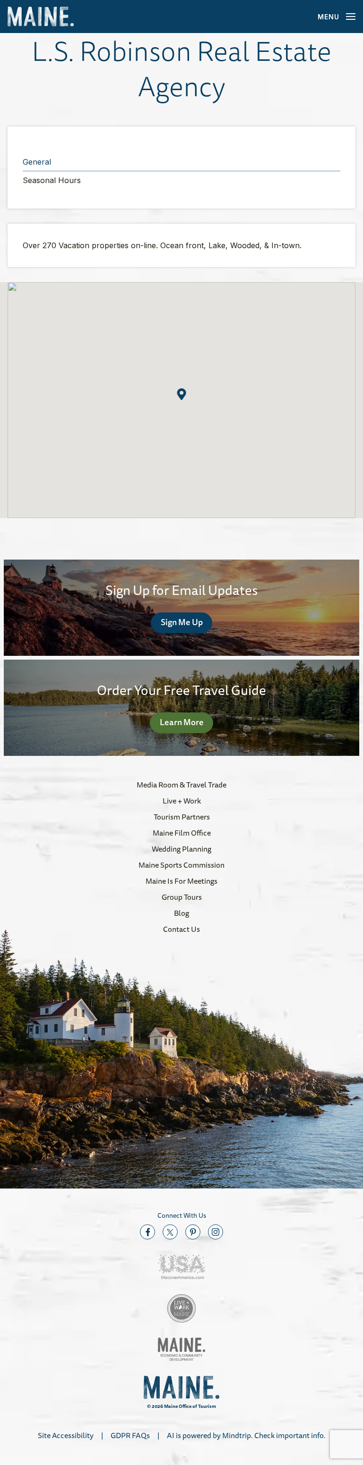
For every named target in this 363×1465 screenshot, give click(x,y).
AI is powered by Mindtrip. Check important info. (246, 1435)
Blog (181, 913)
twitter (170, 1231)
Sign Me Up (182, 621)
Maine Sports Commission (181, 865)
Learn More (182, 721)
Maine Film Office (182, 833)
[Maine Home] (41, 17)
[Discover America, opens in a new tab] (181, 1267)
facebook (147, 1231)
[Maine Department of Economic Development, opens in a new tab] (181, 1349)
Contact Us (181, 929)
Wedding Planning (181, 849)
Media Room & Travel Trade (181, 785)
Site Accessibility (66, 1435)
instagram (215, 1231)
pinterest (192, 1231)
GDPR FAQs (130, 1435)
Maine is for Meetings (181, 881)
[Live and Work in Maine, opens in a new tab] (181, 1308)
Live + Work (182, 801)
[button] (181, 394)
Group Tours (182, 897)
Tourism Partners (182, 817)
